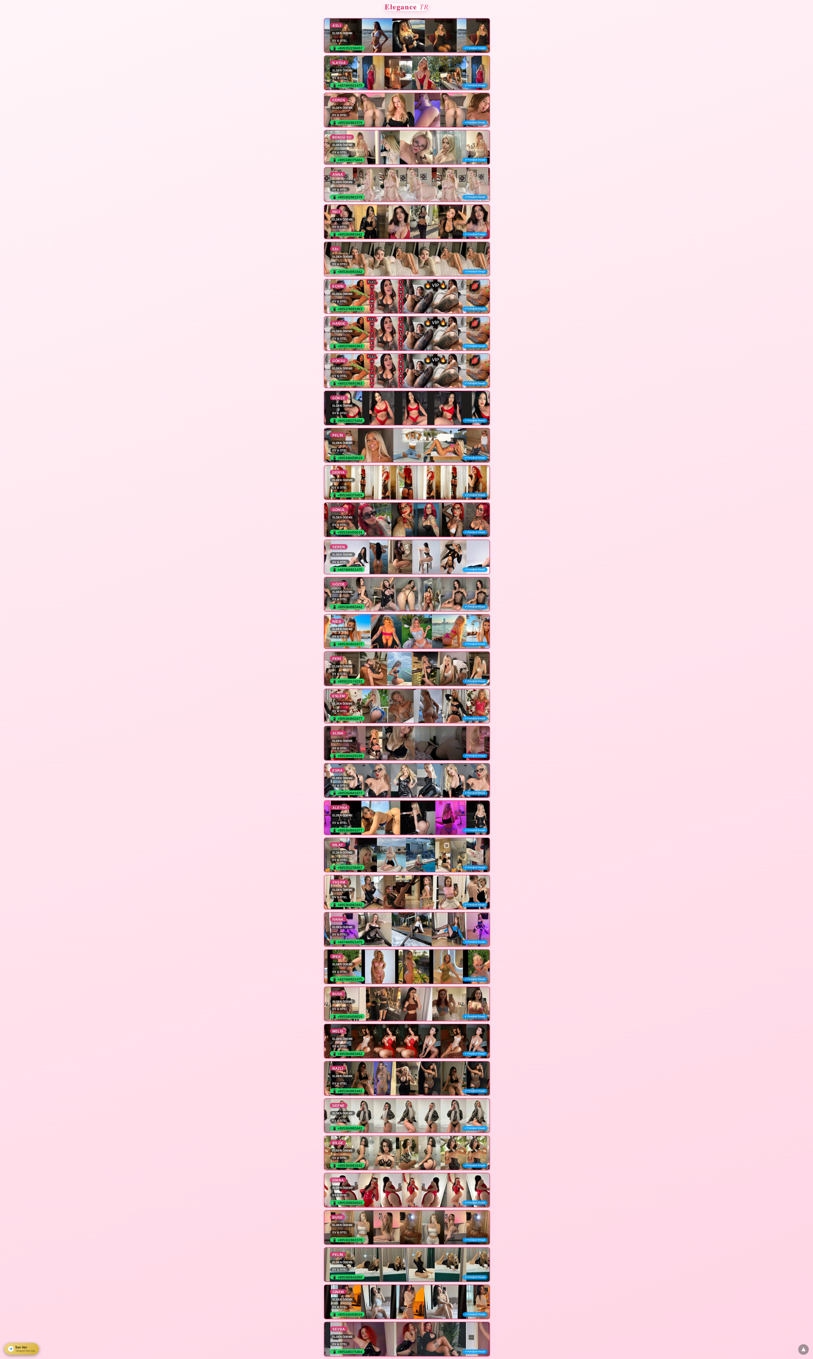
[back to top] (803, 1349)
